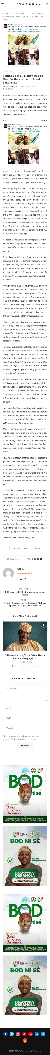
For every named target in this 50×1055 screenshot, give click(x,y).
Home (5, 13)
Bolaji (14, 86)
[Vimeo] (36, 4)
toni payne (38, 548)
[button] (5, 644)
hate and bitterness (20, 548)
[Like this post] (29, 559)
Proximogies (37, 1051)
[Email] (33, 4)
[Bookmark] (47, 4)
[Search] (43, 4)
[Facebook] (17, 4)
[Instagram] (23, 4)
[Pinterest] (26, 4)
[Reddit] (40, 4)
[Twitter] (20, 4)
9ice (6, 548)
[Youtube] (30, 4)
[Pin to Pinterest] (38, 559)
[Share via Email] (41, 559)
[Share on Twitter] (35, 559)
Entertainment (19, 13)
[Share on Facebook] (32, 559)
